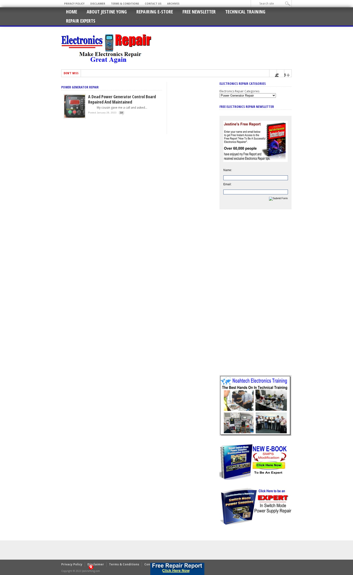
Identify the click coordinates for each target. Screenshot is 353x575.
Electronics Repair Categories (239, 91)
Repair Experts (80, 21)
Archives (173, 3)
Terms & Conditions (125, 3)
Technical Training (245, 11)
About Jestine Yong (107, 11)
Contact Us (153, 3)
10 (121, 112)
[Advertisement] (255, 296)
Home (71, 11)
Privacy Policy (74, 3)
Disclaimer (97, 3)
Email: (227, 184)
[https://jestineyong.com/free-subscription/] (177, 569)
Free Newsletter (199, 11)
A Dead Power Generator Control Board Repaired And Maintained (122, 99)
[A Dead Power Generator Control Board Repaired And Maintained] (75, 117)
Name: (227, 170)
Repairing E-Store (154, 11)
